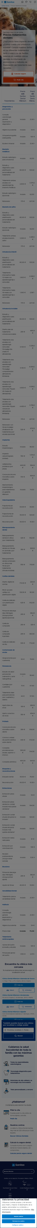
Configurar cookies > (18, 1225)
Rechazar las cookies (18, 1221)
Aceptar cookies (18, 1216)
